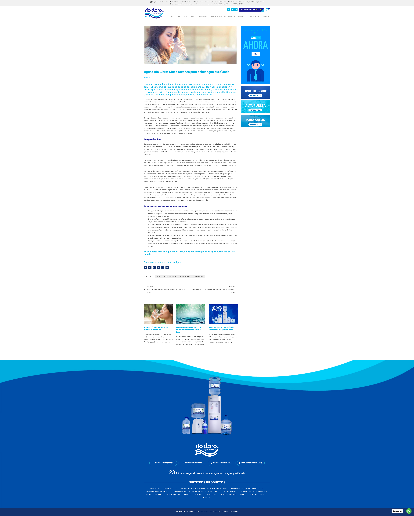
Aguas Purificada (170, 276)
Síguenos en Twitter (193, 463)
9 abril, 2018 (148, 77)
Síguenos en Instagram (222, 463)
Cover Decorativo (173, 494)
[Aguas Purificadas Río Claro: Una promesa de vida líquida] (158, 314)
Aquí (255, 54)
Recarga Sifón (198, 491)
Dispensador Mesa (180, 491)
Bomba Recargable (153, 494)
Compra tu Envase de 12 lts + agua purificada (200, 488)
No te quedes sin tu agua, (251, 9)
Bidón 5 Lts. (154, 488)
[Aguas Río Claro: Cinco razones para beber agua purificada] (190, 45)
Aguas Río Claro (185, 276)
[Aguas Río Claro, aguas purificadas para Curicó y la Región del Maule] (223, 314)
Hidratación (199, 276)
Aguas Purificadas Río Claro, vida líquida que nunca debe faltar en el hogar (188, 329)
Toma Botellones (257, 494)
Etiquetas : (148, 276)
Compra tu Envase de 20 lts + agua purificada (242, 488)
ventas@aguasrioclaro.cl (252, 463)
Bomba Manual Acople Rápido (253, 491)
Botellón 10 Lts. (170, 488)
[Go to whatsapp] (409, 511)
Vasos (205, 498)
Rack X (243, 494)
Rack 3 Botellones (228, 494)
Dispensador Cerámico (193, 494)
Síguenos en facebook (164, 463)
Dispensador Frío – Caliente (157, 491)
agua (158, 276)
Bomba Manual (230, 491)
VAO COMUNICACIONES (230, 512)
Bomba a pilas (214, 491)
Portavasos (211, 494)
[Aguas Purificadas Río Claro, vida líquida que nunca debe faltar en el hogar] (190, 314)
